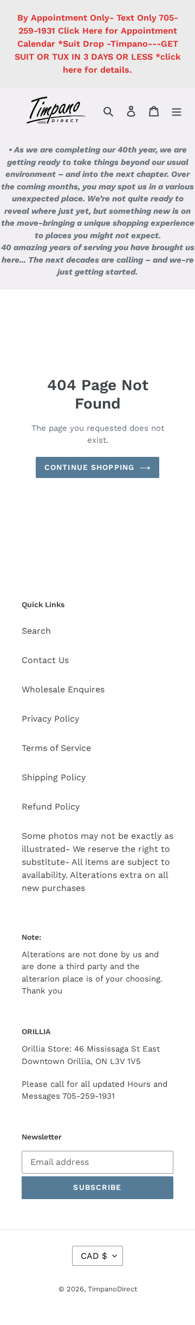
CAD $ (94, 1256)
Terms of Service (56, 748)
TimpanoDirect (112, 1289)
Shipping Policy (54, 777)
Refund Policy (51, 806)
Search (36, 631)
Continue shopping (89, 467)
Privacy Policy (50, 719)
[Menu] (176, 111)
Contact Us (45, 660)
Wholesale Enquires (63, 689)
